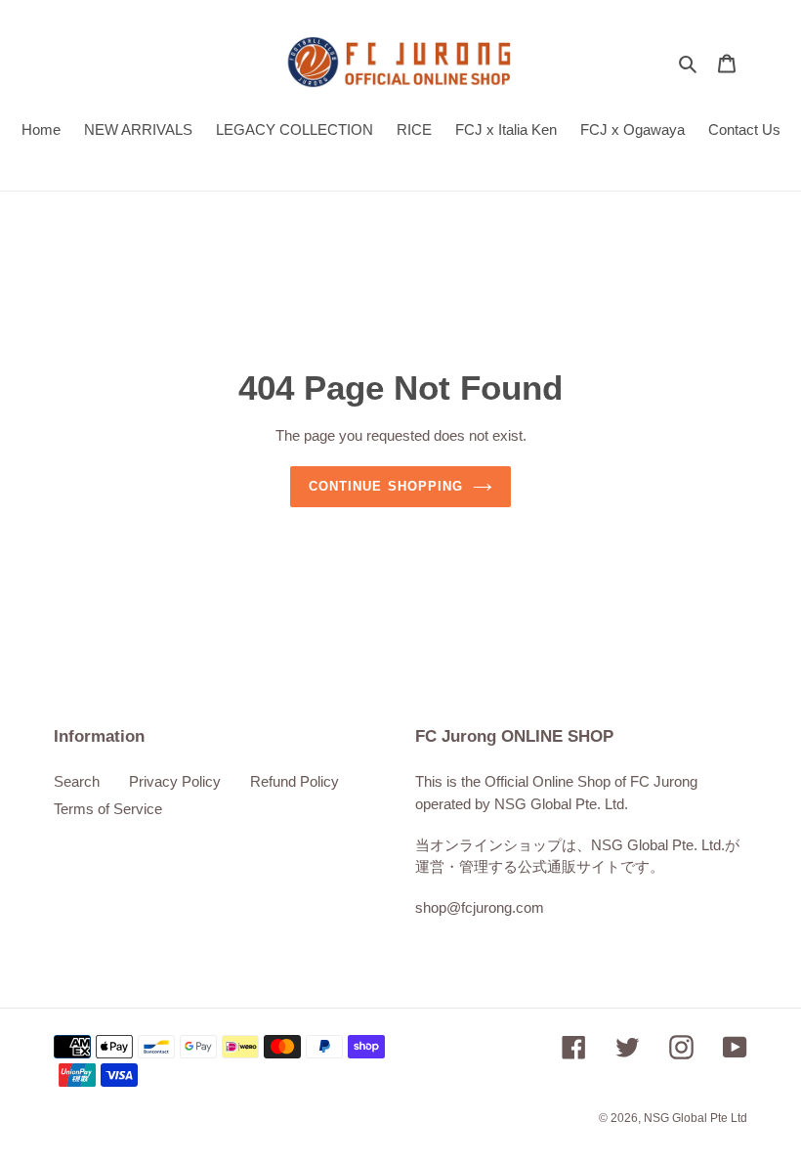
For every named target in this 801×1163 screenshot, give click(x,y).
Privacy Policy (175, 781)
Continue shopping (386, 486)
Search (77, 781)
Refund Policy (294, 781)
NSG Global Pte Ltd (695, 1118)
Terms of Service (108, 808)
